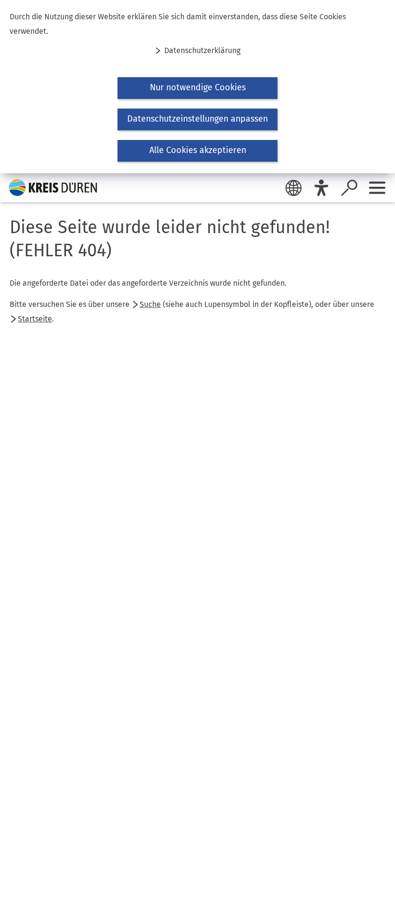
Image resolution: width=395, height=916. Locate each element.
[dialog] (197, 86)
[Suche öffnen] (349, 188)
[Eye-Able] (321, 188)
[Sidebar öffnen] (377, 188)
